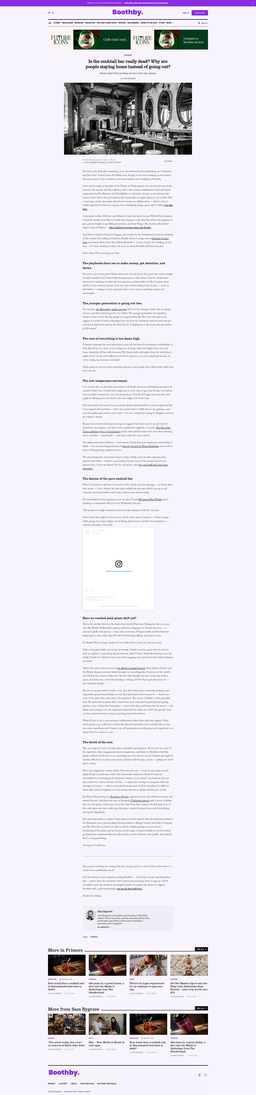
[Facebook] (49, 13)
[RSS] (53, 13)
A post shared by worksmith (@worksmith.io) (119, 606)
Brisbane (52, 979)
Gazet (87, 1091)
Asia (91, 1038)
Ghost (80, 1091)
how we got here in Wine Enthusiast (140, 446)
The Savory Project (119, 797)
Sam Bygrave (129, 78)
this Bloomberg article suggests (111, 310)
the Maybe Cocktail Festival (131, 668)
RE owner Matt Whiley (150, 500)
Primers (128, 55)
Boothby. (58, 1091)
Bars (132, 979)
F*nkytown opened (140, 801)
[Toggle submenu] (173, 23)
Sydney (51, 1038)
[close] (253, 3)
